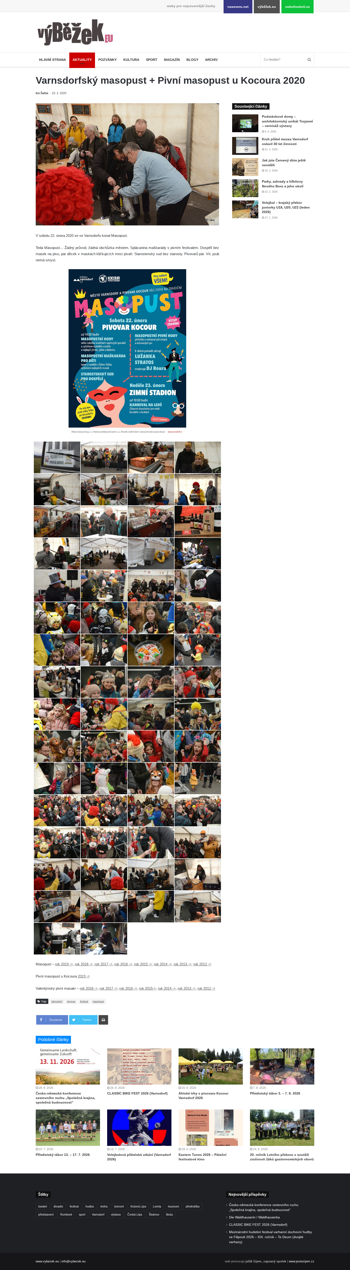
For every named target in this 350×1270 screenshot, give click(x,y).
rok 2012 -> (202, 964)
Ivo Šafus (42, 93)
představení (46, 1214)
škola (169, 1214)
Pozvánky (107, 60)
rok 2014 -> (163, 964)
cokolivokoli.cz (297, 7)
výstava (116, 1214)
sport (82, 1214)
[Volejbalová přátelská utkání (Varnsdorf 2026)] (139, 1127)
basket (42, 1206)
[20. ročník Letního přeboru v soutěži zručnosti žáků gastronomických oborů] (282, 1127)
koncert (119, 1206)
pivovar (71, 1001)
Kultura (131, 60)
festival (84, 1001)
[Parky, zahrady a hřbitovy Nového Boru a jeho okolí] (245, 188)
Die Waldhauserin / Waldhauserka (254, 1217)
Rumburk (66, 1214)
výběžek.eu (267, 7)
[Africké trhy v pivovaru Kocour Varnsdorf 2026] (211, 1066)
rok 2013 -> (182, 964)
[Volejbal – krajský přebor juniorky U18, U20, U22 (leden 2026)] (245, 209)
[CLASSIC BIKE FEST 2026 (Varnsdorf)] (139, 1066)
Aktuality (82, 60)
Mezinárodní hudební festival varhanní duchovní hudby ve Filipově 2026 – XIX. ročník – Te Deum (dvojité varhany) (270, 1237)
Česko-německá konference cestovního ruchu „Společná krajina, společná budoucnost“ (65, 1097)
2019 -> (84, 976)
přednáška (193, 1206)
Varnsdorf (56, 1001)
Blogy (192, 60)
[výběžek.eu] (77, 33)
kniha (104, 1206)
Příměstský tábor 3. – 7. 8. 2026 (275, 1093)
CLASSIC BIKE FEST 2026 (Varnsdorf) (137, 1093)
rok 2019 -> (64, 964)
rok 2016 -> (123, 964)
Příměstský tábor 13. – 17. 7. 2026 (63, 1155)
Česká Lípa (134, 1214)
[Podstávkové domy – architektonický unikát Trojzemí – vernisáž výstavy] (245, 123)
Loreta (157, 1206)
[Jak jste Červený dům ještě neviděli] (245, 167)
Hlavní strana (52, 60)
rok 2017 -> (103, 964)
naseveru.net (238, 7)
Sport (151, 60)
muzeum (173, 1206)
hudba (89, 1206)
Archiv (211, 60)
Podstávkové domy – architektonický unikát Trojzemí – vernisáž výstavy (287, 121)
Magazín (172, 60)
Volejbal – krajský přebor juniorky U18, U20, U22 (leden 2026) (286, 207)
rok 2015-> (147, 988)
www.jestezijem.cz (301, 1261)
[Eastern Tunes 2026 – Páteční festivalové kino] (211, 1127)
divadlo (58, 1206)
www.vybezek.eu (47, 1261)
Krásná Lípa (138, 1206)
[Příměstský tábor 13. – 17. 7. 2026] (68, 1127)
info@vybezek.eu (73, 1261)
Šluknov (154, 1214)
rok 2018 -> (84, 964)
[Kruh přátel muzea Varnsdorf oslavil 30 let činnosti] (245, 146)
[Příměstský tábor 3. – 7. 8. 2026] (282, 1066)
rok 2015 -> (143, 964)
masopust (98, 1001)
